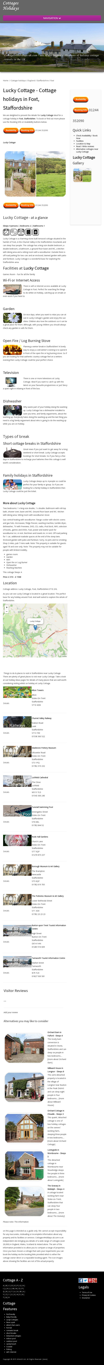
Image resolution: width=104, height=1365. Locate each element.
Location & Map (83, 143)
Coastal (9, 1346)
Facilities (80, 141)
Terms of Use (87, 1292)
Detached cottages (13, 1336)
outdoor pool (11, 1341)
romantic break (12, 1330)
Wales (22, 1244)
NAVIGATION (51, 18)
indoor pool (11, 1338)
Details (6, 703)
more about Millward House (56, 1101)
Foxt (52, 80)
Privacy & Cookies (89, 1295)
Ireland (40, 1244)
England (31, 80)
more (45, 1359)
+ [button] (7, 607)
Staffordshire (42, 80)
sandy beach (11, 1344)
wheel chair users (13, 1325)
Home (5, 80)
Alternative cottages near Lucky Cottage (87, 150)
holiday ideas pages (17, 680)
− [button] (7, 611)
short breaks (11, 1333)
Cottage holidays (18, 80)
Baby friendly (11, 1317)
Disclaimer (86, 1298)
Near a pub (10, 1322)
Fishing (9, 1349)
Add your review (11, 1012)
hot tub (9, 1328)
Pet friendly (10, 1314)
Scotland (30, 1244)
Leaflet (64, 656)
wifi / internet (11, 1352)
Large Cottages (12, 1320)
